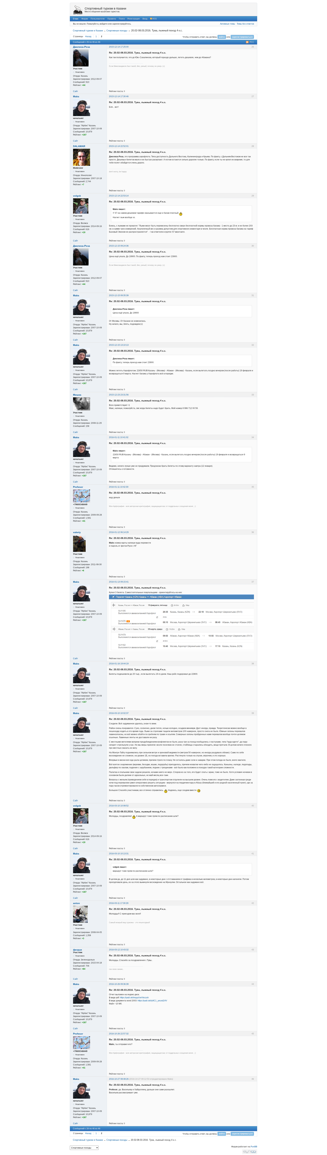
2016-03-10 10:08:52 (119, 806)
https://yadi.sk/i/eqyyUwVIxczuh (134, 997)
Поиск (122, 19)
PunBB (254, 1146)
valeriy (77, 532)
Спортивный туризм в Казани (105, 8)
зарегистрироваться (242, 37)
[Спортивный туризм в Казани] (78, 9)
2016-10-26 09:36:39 (119, 984)
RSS (154, 19)
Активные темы (227, 24)
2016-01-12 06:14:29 (119, 532)
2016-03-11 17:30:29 (118, 903)
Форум (84, 19)
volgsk (77, 195)
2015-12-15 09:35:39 (119, 295)
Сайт (75, 91)
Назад (88, 36)
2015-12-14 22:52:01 (119, 146)
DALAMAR (79, 146)
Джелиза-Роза (81, 46)
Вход (145, 19)
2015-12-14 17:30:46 (119, 96)
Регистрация (133, 19)
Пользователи (98, 19)
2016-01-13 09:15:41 (119, 582)
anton (76, 903)
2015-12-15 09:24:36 (119, 246)
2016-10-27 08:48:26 (119, 1079)
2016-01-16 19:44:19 (119, 663)
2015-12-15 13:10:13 (119, 345)
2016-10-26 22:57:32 (119, 1033)
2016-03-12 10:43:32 (119, 950)
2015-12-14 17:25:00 (119, 47)
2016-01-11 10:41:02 (118, 437)
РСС (252, 42)
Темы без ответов (245, 24)
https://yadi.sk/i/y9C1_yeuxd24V (152, 1000)
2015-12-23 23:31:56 (119, 395)
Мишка (77, 394)
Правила (111, 19)
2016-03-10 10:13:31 (119, 853)
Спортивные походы (116, 30)
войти (222, 37)
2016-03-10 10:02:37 (119, 713)
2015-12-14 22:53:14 (119, 196)
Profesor (78, 487)
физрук (77, 949)
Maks (76, 96)
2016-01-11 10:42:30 (118, 487)
